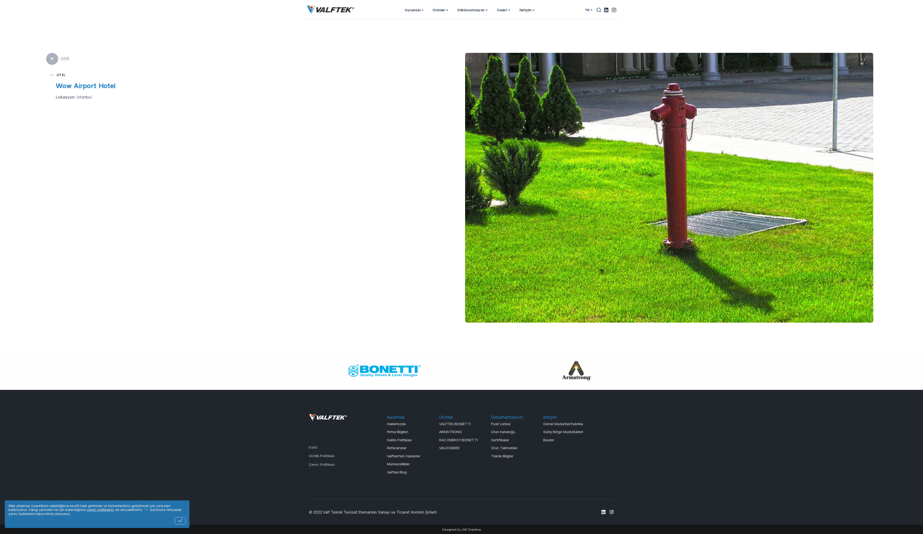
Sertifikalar (500, 439)
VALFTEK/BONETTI (455, 423)
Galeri (502, 10)
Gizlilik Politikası (322, 455)
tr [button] (587, 10)
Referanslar (396, 447)
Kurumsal (412, 10)
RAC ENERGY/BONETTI (458, 439)
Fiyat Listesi (501, 423)
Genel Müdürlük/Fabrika (563, 423)
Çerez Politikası (322, 464)
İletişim (525, 10)
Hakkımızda (396, 423)
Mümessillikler (398, 463)
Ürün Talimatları (504, 447)
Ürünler (439, 10)
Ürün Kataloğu (503, 431)
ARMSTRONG (450, 431)
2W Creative (471, 529)
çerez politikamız (100, 509)
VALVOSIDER (449, 447)
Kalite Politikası (399, 439)
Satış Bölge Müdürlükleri (563, 431)
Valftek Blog (397, 472)
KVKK (313, 447)
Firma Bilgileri (397, 431)
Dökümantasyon (471, 10)
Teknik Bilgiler (502, 456)
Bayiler (548, 439)
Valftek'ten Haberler (403, 456)
